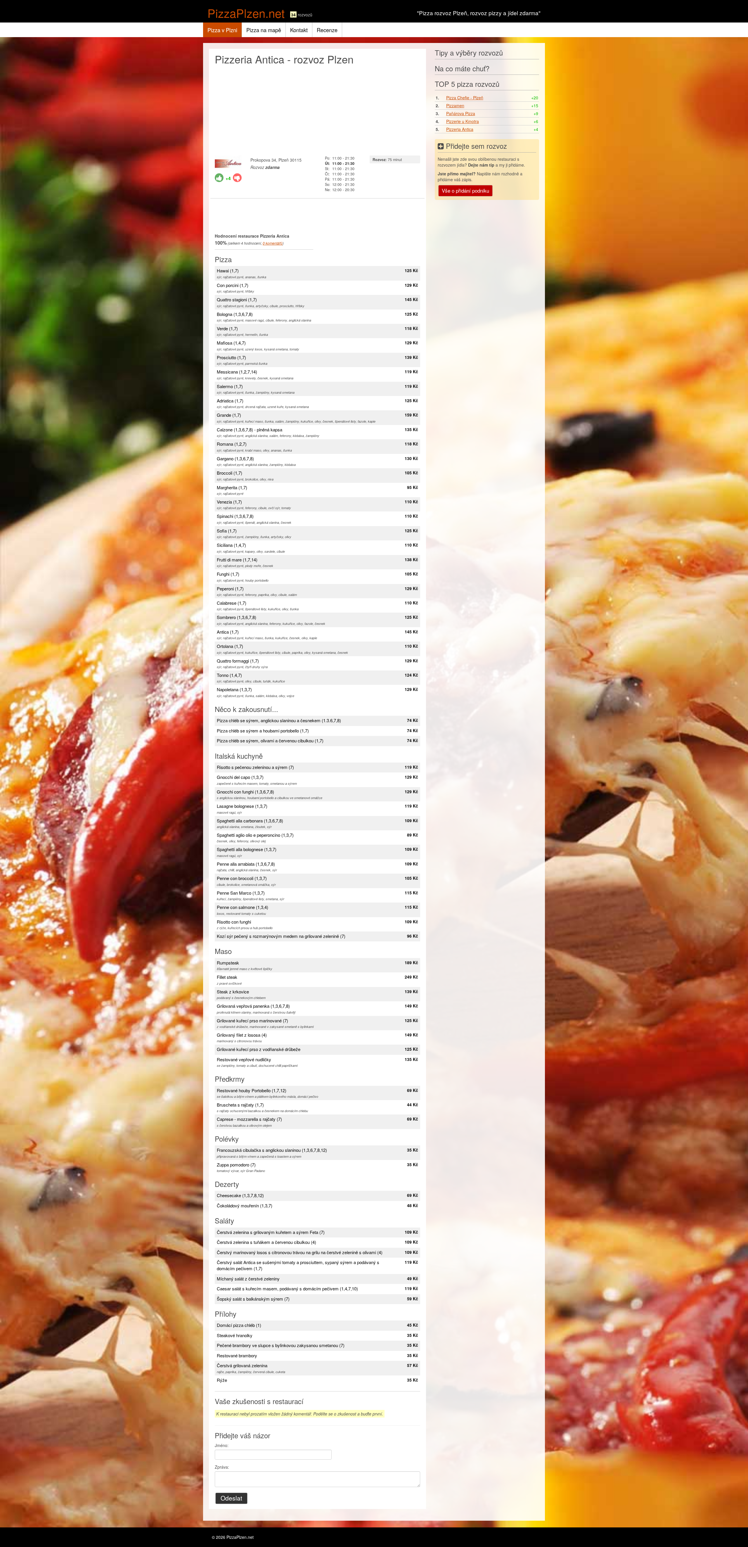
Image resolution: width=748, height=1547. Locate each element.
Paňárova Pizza (460, 113)
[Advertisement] (317, 109)
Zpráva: (222, 1467)
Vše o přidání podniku (465, 190)
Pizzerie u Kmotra (462, 121)
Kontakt (299, 30)
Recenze (327, 30)
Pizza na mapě (263, 30)
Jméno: (221, 1445)
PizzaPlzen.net (246, 12)
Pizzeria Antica (459, 129)
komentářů (273, 243)
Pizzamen (455, 105)
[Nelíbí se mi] (237, 177)
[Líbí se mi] (219, 177)
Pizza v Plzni (222, 30)
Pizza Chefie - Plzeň (464, 98)
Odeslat (231, 1498)
